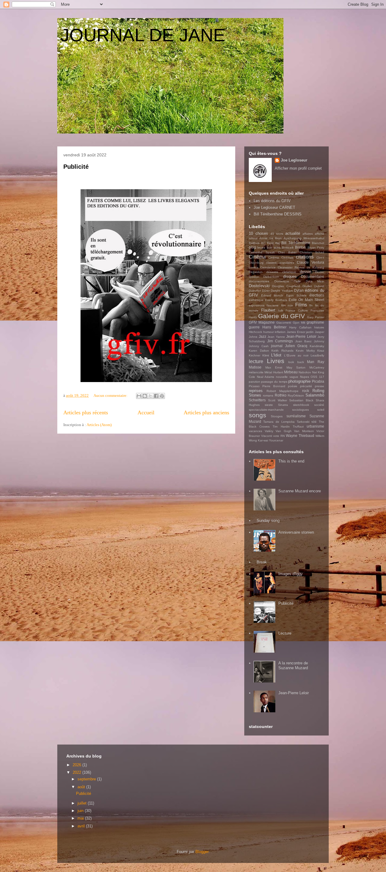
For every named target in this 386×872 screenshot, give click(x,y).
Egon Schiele (296, 295)
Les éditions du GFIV (272, 201)
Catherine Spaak (262, 252)
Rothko (280, 395)
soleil (320, 409)
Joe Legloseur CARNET (274, 207)
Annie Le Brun (270, 238)
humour (268, 332)
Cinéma (257, 256)
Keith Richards (282, 350)
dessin (305, 271)
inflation (280, 332)
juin (81, 810)
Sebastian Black (301, 400)
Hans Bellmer (274, 327)
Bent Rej (273, 243)
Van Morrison (304, 431)
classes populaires (280, 262)
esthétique (256, 300)
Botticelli (287, 247)
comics (253, 267)
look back (296, 362)
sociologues (300, 409)
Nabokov (305, 372)
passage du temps (274, 381)
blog (252, 247)
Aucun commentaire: (110, 395)
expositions (256, 305)
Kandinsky (317, 346)
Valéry (269, 431)
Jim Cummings (280, 341)
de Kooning (315, 267)
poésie (292, 386)
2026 (77, 765)
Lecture (284, 633)
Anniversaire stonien (296, 532)
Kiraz (320, 350)
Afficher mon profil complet (298, 168)
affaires (307, 233)
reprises (256, 390)
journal (277, 346)
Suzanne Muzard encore (299, 491)
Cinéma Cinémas (280, 257)
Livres (275, 360)
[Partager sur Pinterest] (162, 396)
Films (301, 304)
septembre (87, 779)
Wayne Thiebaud (300, 436)
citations (305, 256)
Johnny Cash (259, 346)
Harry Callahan (300, 327)
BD (263, 243)
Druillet (307, 286)
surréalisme (296, 416)
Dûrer (266, 290)
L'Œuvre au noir (296, 355)
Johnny (319, 341)
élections (316, 295)
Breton (300, 247)
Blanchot (318, 243)
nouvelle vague (287, 376)
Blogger (201, 851)
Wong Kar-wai (258, 440)
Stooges (277, 416)
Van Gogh (284, 431)
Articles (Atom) (99, 424)
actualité (292, 233)
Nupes (304, 376)
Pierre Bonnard (273, 386)
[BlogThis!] (145, 396)
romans (268, 395)
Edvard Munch (272, 295)
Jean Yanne (276, 336)
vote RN (279, 436)
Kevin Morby (305, 350)
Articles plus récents (85, 412)
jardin (310, 332)
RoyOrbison (296, 395)
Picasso (254, 386)
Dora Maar (315, 281)
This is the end (291, 461)
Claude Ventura (310, 262)
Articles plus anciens (206, 412)
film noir (287, 305)
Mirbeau (291, 372)
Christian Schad (312, 252)
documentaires (259, 281)
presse (319, 386)
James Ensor (296, 332)
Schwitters (257, 400)
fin (311, 305)
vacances (255, 431)
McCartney (316, 367)
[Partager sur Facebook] (156, 396)
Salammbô (314, 395)
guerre (254, 327)
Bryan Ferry (316, 247)
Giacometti (283, 322)
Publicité (76, 166)
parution (254, 381)
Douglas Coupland (286, 286)
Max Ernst (273, 367)
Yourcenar (276, 440)
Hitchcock (255, 332)
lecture (256, 361)
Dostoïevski (259, 286)
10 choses (258, 233)
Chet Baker (287, 252)
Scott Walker (277, 400)
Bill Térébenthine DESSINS (278, 214)
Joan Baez (303, 341)
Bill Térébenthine (295, 243)
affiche (319, 233)
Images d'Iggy (290, 574)
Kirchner (254, 355)
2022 (77, 772)
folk (280, 310)
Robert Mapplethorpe (283, 391)
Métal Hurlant (273, 372)
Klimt (265, 355)
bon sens (273, 247)
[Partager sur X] (150, 396)
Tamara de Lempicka (279, 421)
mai (81, 818)
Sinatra (283, 404)
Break (262, 562)
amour (253, 238)
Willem (319, 436)
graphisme (315, 322)
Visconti (266, 436)
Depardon (256, 272)
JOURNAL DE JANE (142, 35)
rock (305, 391)
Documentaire (312, 276)
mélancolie (256, 372)
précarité (306, 386)
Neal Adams (265, 376)
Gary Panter (315, 317)
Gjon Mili (299, 322)
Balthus (254, 243)
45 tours (277, 233)
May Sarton (295, 367)
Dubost (319, 286)
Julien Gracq (296, 346)
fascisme (273, 305)
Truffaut (298, 426)
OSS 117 (317, 376)
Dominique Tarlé (287, 281)
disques (290, 276)
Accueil (146, 412)
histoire (319, 327)
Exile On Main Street (306, 300)
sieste (269, 404)
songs (257, 415)
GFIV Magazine (262, 322)
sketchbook (301, 404)
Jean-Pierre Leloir (301, 336)
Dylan (299, 290)
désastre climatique (281, 272)
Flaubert (268, 310)
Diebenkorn (271, 276)
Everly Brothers (276, 300)
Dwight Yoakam (282, 290)
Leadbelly (317, 355)
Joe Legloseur (294, 160)
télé (314, 421)
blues (261, 247)
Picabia (318, 381)
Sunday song (268, 520)
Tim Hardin (281, 426)
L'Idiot (276, 355)
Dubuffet (255, 290)
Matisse (255, 367)
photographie (299, 381)
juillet (83, 803)
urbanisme (315, 426)
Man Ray (315, 362)
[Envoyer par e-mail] (139, 396)
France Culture (297, 310)
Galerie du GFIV (281, 315)
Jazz (262, 336)
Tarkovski (303, 421)
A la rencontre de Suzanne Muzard (293, 665)
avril (82, 826)
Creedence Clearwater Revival (282, 267)
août (82, 787)
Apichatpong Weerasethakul (304, 238)
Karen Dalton (259, 350)
